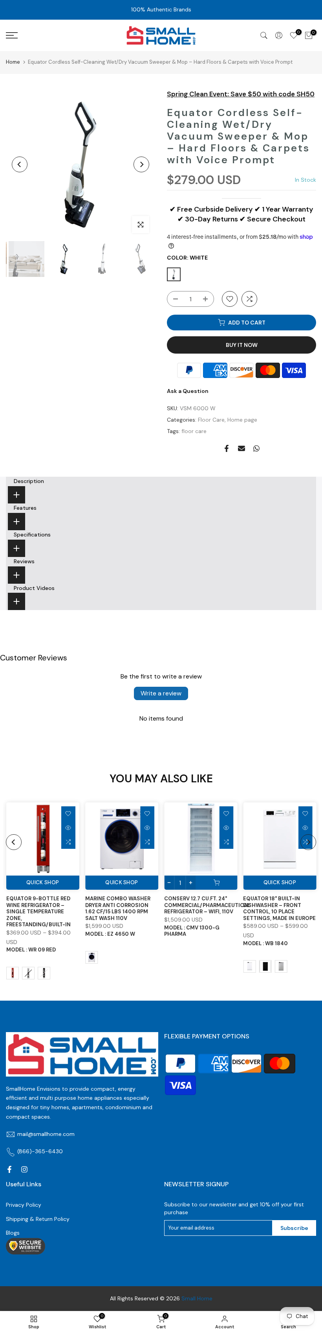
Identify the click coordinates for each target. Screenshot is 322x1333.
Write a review (161, 693)
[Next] (141, 164)
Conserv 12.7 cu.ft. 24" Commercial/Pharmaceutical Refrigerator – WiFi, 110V (207, 905)
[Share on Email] (241, 448)
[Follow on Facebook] (9, 1169)
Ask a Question (188, 391)
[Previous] (19, 164)
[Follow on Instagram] (24, 1169)
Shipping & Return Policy (38, 1218)
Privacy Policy (23, 1204)
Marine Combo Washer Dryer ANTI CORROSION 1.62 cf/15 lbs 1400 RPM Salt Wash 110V (117, 909)
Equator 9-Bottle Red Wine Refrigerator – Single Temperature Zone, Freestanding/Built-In (38, 912)
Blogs (13, 1232)
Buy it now (242, 344)
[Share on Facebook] (226, 448)
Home (13, 62)
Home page (242, 419)
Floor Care (211, 419)
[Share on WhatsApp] (256, 448)
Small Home (196, 1298)
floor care (194, 431)
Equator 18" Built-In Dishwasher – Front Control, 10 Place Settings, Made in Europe (279, 909)
